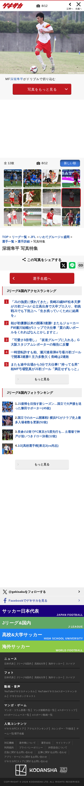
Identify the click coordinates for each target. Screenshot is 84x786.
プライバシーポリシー (31, 747)
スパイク (70, 663)
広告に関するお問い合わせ (18, 752)
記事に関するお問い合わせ (52, 752)
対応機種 (9, 742)
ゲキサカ (13, 6)
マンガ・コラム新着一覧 (17, 710)
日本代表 (9, 663)
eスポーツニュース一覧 (16, 714)
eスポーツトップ (67, 710)
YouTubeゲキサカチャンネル (19, 691)
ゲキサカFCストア (14, 728)
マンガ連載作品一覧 (44, 710)
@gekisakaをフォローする (27, 591)
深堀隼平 (16, 79)
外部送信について (57, 747)
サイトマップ (63, 742)
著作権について (27, 742)
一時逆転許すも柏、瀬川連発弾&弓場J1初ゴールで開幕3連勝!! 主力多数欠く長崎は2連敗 (46, 354)
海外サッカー (55, 663)
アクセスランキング (37, 728)
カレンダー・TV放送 (62, 728)
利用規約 (9, 747)
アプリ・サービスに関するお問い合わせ (25, 756)
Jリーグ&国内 (24, 663)
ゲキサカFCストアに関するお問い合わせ (26, 761)
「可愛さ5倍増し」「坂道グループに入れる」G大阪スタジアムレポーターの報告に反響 (45, 342)
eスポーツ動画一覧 (42, 714)
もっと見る (42, 379)
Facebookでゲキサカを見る (27, 600)
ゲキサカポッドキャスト (23, 696)
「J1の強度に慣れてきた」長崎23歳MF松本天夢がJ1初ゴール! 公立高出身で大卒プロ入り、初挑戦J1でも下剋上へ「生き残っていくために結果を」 (46, 308)
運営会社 (46, 742)
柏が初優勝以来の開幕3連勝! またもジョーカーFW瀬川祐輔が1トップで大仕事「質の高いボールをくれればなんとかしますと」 (45, 327)
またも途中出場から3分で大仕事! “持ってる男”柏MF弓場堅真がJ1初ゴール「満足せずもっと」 (45, 367)
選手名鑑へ (42, 278)
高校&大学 (39, 663)
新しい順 (70, 163)
